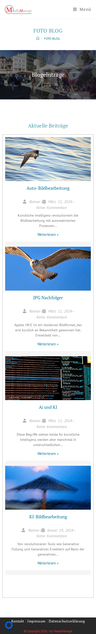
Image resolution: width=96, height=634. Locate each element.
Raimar (34, 201)
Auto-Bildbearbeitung (48, 188)
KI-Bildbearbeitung (48, 517)
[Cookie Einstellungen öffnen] (9, 627)
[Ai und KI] (48, 380)
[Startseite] (37, 39)
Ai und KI (48, 407)
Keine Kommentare (51, 207)
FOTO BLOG (52, 39)
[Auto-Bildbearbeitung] (48, 161)
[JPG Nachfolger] (48, 271)
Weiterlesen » (48, 234)
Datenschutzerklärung (67, 621)
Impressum (36, 621)
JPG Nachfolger (48, 297)
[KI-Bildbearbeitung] (48, 490)
